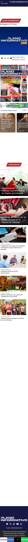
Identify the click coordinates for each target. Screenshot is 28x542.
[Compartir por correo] (11, 58)
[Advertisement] (14, 146)
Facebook (10, 539)
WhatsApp (24, 539)
